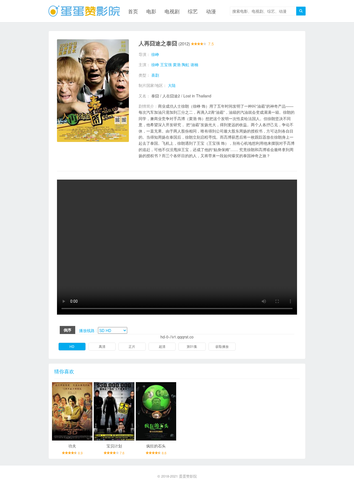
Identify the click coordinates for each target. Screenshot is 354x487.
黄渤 (177, 64)
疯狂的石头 (156, 446)
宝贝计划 (114, 446)
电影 (151, 11)
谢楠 (194, 64)
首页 (133, 11)
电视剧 (172, 11)
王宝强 (166, 64)
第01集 (192, 346)
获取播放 (222, 346)
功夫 (72, 446)
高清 (102, 346)
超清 (162, 346)
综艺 (193, 11)
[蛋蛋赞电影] (84, 11)
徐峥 (155, 54)
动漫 (211, 11)
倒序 (67, 330)
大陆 (172, 85)
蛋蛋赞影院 (188, 476)
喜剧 (155, 75)
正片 (132, 346)
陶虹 (185, 64)
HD (71, 346)
